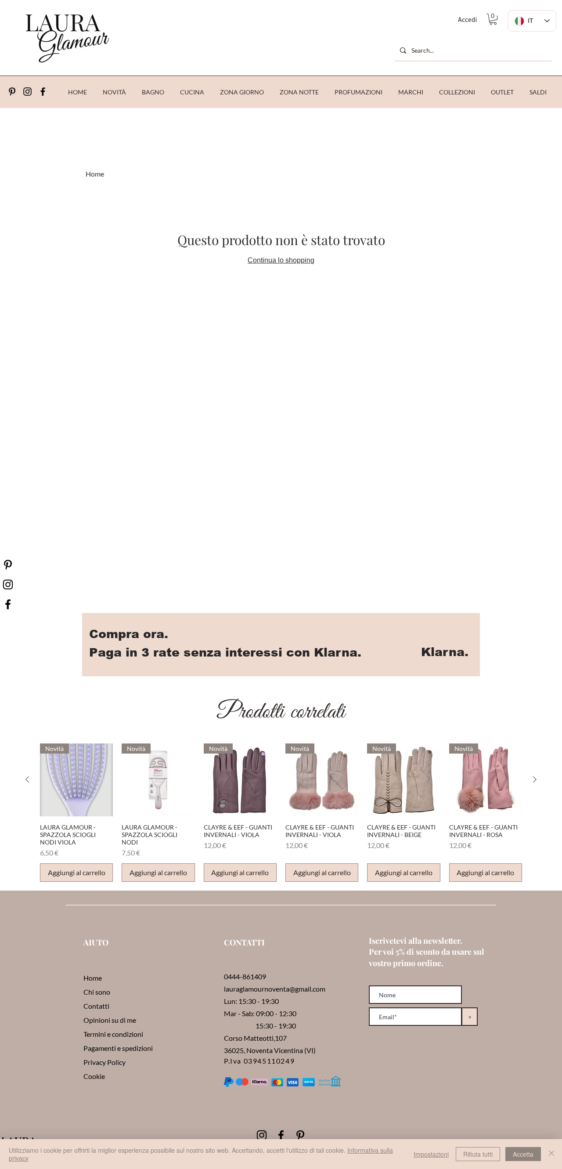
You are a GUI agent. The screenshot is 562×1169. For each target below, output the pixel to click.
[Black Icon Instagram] (27, 91)
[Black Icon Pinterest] (12, 91)
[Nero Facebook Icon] (7, 604)
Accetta (523, 1154)
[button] (493, 19)
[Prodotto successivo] (535, 779)
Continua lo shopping (281, 260)
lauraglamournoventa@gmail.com (274, 989)
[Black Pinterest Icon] (300, 1135)
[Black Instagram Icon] (261, 1135)
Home (95, 174)
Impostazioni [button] (431, 1154)
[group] (281, 812)
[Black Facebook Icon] (281, 1135)
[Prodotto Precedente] (27, 779)
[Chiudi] (551, 1154)
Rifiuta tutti (478, 1154)
